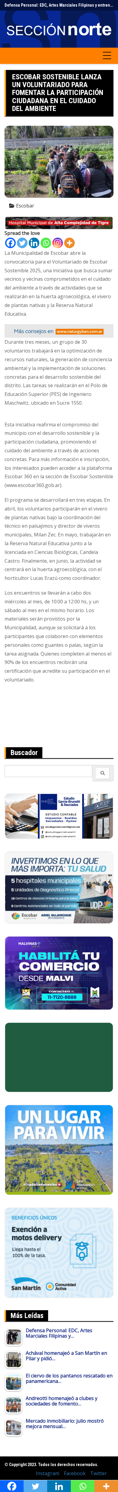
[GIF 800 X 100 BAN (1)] (59, 330)
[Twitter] (22, 243)
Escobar (25, 205)
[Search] (103, 773)
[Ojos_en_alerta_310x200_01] (59, 1057)
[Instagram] (57, 243)
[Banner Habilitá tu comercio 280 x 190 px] (59, 972)
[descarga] (59, 1149)
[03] (59, 815)
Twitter (98, 1473)
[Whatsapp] (46, 243)
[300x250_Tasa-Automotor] (59, 1252)
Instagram (47, 1473)
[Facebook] (10, 243)
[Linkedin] (34, 243)
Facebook (75, 1473)
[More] (69, 243)
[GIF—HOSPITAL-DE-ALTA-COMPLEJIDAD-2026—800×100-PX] (59, 222)
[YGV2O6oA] (59, 887)
